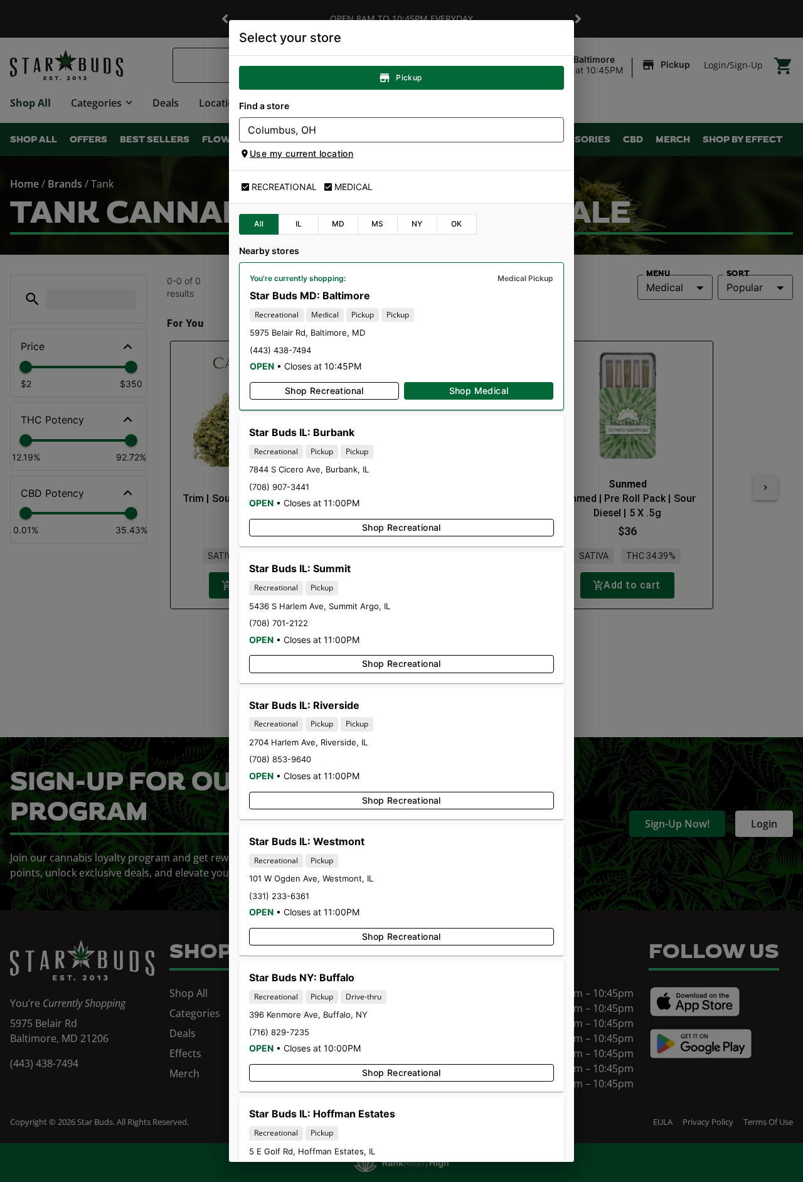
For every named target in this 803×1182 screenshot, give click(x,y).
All (258, 223)
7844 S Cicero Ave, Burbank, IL (309, 469)
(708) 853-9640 (280, 759)
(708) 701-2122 (278, 623)
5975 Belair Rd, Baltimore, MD (307, 332)
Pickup (409, 77)
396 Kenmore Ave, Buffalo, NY (308, 1014)
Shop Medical (479, 390)
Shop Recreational (324, 390)
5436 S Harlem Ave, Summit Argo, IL (319, 606)
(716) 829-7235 (279, 1032)
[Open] (555, 130)
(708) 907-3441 (279, 487)
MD (338, 223)
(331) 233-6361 (279, 896)
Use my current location (301, 153)
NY (417, 223)
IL (298, 223)
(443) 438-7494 (280, 350)
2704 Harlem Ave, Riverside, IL (308, 742)
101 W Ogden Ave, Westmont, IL (311, 878)
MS (377, 223)
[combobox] (391, 130)
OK (456, 223)
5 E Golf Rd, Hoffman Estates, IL (312, 1151)
